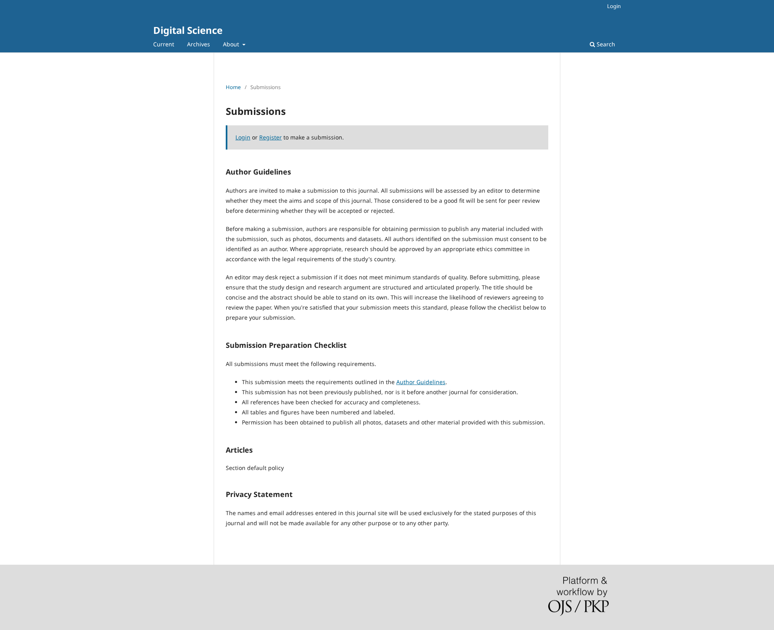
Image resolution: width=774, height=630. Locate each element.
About (232, 44)
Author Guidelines (420, 382)
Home (233, 87)
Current (163, 44)
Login (614, 6)
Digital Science (188, 30)
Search (605, 44)
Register (270, 137)
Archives (198, 44)
